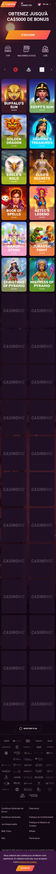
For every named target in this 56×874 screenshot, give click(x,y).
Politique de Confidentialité (41, 817)
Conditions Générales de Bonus (12, 810)
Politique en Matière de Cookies (39, 824)
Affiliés (32, 831)
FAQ (3, 838)
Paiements (34, 808)
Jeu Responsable (9, 824)
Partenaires (34, 838)
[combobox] (44, 4)
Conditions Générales (11, 817)
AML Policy (6, 831)
